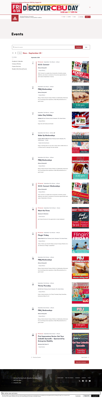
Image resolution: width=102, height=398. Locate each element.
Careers (77, 377)
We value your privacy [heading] (9, 393)
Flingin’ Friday (43, 235)
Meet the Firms (44, 210)
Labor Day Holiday (45, 115)
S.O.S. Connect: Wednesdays (49, 186)
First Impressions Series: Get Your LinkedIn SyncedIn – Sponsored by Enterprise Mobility (51, 338)
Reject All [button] (87, 395)
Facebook (83, 381)
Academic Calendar (17, 61)
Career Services (16, 66)
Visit (64, 16)
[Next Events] (15, 53)
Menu (87, 16)
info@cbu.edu (17, 382)
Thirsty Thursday (44, 285)
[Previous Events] (13, 53)
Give (74, 16)
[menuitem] (63, 17)
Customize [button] (77, 395)
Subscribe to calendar (81, 362)
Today (20, 53)
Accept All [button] (95, 395)
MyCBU (81, 16)
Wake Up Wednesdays (46, 135)
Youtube (90, 381)
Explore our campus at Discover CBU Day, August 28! (26, 2)
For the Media (69, 377)
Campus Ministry (16, 64)
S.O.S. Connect (43, 64)
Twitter (79, 381)
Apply (69, 16)
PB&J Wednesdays (45, 89)
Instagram (86, 381)
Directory (60, 377)
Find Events (78, 47)
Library (84, 377)
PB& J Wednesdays (45, 310)
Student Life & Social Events (19, 69)
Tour (89, 377)
